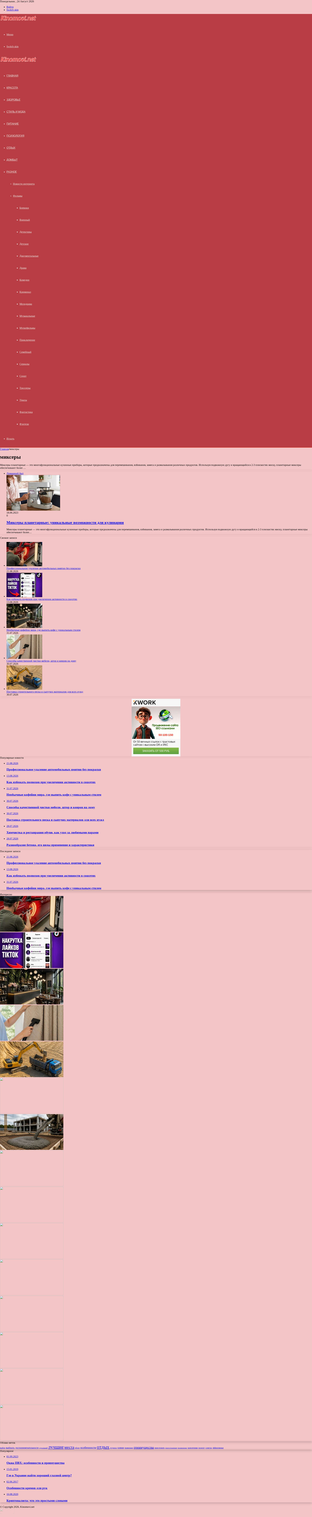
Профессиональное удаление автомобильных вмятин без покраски (43, 568)
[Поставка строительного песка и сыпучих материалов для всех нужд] (24, 688)
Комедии (24, 280)
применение (182, 1448)
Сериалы (24, 364)
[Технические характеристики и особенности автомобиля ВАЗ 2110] (31, 1403)
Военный (25, 219)
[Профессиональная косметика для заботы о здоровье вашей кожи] (31, 1185)
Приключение (27, 340)
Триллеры (25, 388)
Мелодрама (26, 304)
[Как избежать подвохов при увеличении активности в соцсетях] (24, 596)
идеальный (43, 1448)
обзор (77, 1448)
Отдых (10, 147)
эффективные (218, 1448)
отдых (103, 1446)
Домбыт (12, 159)
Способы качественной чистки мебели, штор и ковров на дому (41, 660)
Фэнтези (24, 424)
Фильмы (17, 195)
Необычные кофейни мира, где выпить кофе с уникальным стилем (43, 630)
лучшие (56, 1446)
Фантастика (26, 412)
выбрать (10, 1447)
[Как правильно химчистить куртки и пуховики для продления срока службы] (31, 1439)
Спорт (23, 376)
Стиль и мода (15, 111)
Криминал (25, 292)
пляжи (120, 1447)
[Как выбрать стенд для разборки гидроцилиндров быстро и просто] (31, 1258)
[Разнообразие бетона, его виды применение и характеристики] (31, 1149)
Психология (15, 135)
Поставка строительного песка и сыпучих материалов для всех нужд (44, 691)
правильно (129, 1448)
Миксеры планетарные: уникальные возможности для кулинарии (65, 522)
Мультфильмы (27, 328)
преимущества (144, 1447)
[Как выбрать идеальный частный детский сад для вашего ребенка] (31, 1221)
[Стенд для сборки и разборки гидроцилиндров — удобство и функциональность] (31, 1294)
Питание (12, 123)
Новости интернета (24, 183)
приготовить (160, 1448)
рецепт (201, 1448)
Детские (24, 243)
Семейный (25, 352)
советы (208, 1448)
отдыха (113, 1448)
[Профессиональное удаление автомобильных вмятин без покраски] (24, 565)
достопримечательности (27, 1448)
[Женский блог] (18, 20)
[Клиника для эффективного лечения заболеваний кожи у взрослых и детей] (31, 1330)
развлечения (193, 1448)
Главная (4, 449)
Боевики (24, 207)
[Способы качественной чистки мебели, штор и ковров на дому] (24, 658)
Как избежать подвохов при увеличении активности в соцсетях (41, 599)
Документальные (29, 256)
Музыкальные (27, 316)
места (69, 1447)
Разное (11, 171)
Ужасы (23, 400)
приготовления (171, 1448)
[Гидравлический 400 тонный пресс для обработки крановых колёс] (31, 1367)
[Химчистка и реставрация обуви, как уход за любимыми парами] (31, 1112)
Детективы (26, 231)
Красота (12, 87)
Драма (23, 268)
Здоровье (13, 99)
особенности (88, 1447)
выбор (2, 1448)
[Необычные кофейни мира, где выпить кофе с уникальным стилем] (24, 627)
